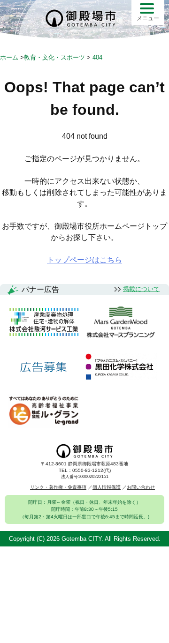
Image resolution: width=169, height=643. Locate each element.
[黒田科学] (120, 367)
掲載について (141, 288)
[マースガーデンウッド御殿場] (120, 322)
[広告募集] (43, 367)
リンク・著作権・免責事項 (58, 487)
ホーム (9, 57)
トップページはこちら (84, 260)
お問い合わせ (141, 487)
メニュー (148, 18)
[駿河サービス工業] (43, 322)
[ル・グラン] (44, 411)
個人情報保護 (106, 487)
